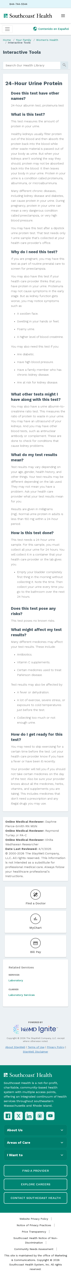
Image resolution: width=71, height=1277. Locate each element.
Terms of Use (36, 1047)
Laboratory (16, 980)
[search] (31, 65)
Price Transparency (34, 1231)
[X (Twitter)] (18, 1116)
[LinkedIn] (29, 1116)
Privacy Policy (55, 1047)
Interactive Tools (19, 42)
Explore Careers (35, 1184)
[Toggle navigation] (7, 29)
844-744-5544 (18, 3)
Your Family (23, 39)
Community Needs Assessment (33, 1249)
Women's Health (47, 39)
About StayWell (15, 1047)
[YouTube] (50, 1116)
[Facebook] (8, 1116)
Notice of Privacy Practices (34, 1225)
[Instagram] (40, 1116)
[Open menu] (63, 16)
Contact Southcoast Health (36, 1198)
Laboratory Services (22, 994)
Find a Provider (35, 1170)
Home (7, 39)
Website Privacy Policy (34, 1218)
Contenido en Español (53, 29)
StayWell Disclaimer (35, 1051)
